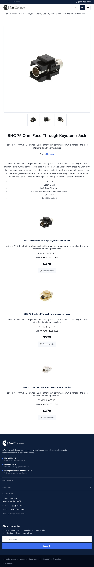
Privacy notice (7, 563)
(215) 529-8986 (17, 509)
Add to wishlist (48, 271)
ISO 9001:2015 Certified (52, 559)
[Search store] (76, 7)
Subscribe (47, 546)
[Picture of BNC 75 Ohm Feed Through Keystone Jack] (33, 120)
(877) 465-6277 (18, 506)
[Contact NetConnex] (82, 7)
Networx (50, 154)
